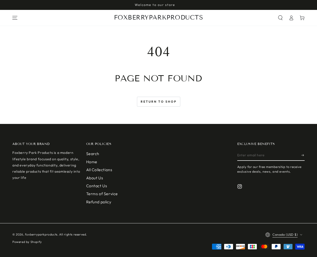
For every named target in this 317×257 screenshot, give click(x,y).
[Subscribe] (303, 155)
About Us (94, 177)
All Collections (99, 169)
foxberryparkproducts (41, 234)
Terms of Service (102, 193)
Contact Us (96, 185)
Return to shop (159, 101)
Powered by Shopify (27, 242)
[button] (280, 17)
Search (93, 153)
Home (91, 161)
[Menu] (14, 17)
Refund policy (98, 201)
